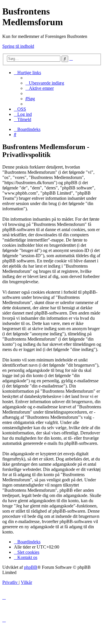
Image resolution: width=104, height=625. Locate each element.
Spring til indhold (18, 46)
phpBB (30, 567)
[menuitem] (44, 83)
